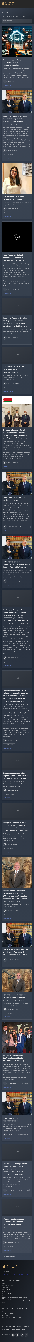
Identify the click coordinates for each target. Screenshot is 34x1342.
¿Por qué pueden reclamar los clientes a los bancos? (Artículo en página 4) (13, 1221)
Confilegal (5, 1287)
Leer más (7, 85)
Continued (18, 458)
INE (3, 1295)
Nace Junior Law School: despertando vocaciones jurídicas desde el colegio (13, 257)
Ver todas (21, 16)
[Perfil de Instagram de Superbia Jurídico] (22, 1335)
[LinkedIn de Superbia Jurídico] (13, 1335)
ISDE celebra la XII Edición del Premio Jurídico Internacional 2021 (13, 369)
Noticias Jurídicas (7, 1293)
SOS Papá (5, 1315)
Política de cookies (23, 1326)
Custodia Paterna (7, 1314)
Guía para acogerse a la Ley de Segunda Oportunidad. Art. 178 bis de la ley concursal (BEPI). (15, 775)
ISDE (3, 1284)
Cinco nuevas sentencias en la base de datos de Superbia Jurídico (13, 62)
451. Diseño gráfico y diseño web (12, 1317)
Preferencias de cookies (18, 1329)
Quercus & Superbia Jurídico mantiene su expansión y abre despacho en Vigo (15, 119)
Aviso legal (5, 1329)
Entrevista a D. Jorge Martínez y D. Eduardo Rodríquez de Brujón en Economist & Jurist (15, 952)
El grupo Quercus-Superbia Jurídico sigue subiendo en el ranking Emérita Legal (14, 1058)
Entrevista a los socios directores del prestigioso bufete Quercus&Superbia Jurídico (16, 564)
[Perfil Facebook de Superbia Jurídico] (17, 1335)
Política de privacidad (8, 1326)
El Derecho (5, 1291)
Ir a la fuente (8, 158)
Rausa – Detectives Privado (10, 1312)
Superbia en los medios (9, 16)
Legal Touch (6, 1289)
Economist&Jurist (7, 1286)
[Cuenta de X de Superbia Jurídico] (26, 1335)
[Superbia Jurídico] (12, 1266)
